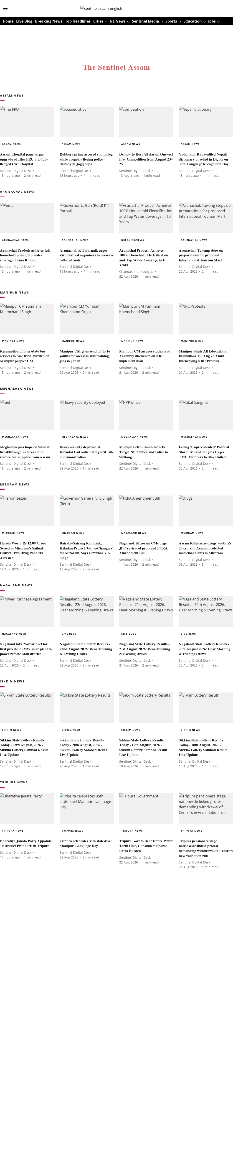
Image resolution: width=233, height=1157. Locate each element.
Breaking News (48, 21)
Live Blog (24, 21)
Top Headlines (78, 21)
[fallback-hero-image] (27, 122)
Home (8, 21)
